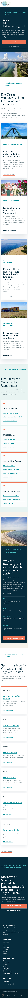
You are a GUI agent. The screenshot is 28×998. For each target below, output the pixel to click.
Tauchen (5, 951)
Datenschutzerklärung (8, 983)
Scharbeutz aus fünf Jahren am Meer (13, 697)
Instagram (17, 995)
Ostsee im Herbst (8, 443)
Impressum (6, 981)
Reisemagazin (6, 942)
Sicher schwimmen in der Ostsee (12, 803)
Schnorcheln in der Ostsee (11, 469)
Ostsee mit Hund (8, 503)
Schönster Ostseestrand (10, 473)
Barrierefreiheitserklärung (9, 985)
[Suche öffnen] (22, 3)
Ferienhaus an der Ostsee (11, 496)
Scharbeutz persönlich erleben (14, 638)
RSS (21, 995)
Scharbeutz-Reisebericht (9, 230)
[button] (25, 3)
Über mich (5, 960)
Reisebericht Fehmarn (11, 725)
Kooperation (6, 962)
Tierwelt (5, 953)
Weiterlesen (8, 710)
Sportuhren (6, 970)
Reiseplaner (6, 944)
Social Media (6, 968)
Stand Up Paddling (7, 971)
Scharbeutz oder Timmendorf (12, 417)
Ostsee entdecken (14, 42)
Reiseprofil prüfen (14, 46)
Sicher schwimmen (9, 477)
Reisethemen (6, 947)
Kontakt (5, 964)
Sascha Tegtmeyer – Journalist (10, 973)
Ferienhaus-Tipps (7, 355)
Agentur (5, 966)
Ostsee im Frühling (8, 297)
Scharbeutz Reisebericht (10, 413)
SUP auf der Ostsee (9, 466)
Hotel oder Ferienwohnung (11, 499)
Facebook (11, 995)
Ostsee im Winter (8, 447)
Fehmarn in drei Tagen (9, 174)
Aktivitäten (5, 949)
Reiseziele (5, 946)
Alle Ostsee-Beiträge (6, 851)
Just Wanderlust (9, 925)
